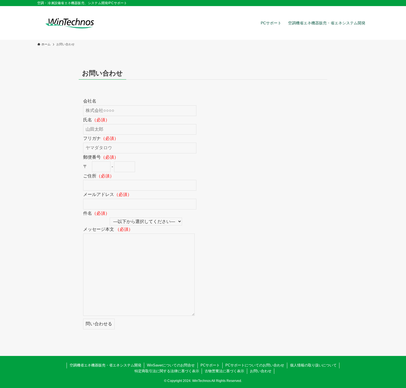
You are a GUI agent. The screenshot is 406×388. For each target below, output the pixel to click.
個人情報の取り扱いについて (313, 365)
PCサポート (210, 365)
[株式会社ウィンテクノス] (69, 23)
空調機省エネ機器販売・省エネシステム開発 (105, 365)
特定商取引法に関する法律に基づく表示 (167, 371)
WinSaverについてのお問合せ (171, 365)
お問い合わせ (260, 371)
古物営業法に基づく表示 (224, 371)
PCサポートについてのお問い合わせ (254, 365)
